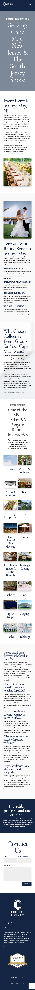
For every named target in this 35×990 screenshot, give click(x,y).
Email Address (23, 856)
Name (5, 856)
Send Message (27, 884)
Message (7, 865)
